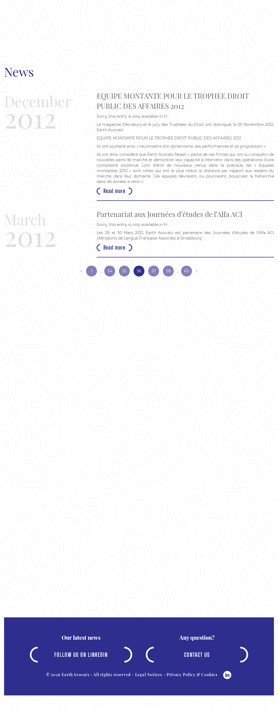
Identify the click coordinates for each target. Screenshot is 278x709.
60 (186, 271)
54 (110, 271)
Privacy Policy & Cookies (192, 674)
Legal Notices (148, 674)
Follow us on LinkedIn (81, 654)
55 (124, 271)
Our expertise (112, 42)
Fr (166, 116)
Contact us (197, 654)
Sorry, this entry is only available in (130, 116)
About (69, 42)
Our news (161, 42)
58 (168, 271)
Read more (114, 191)
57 (153, 271)
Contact (201, 42)
